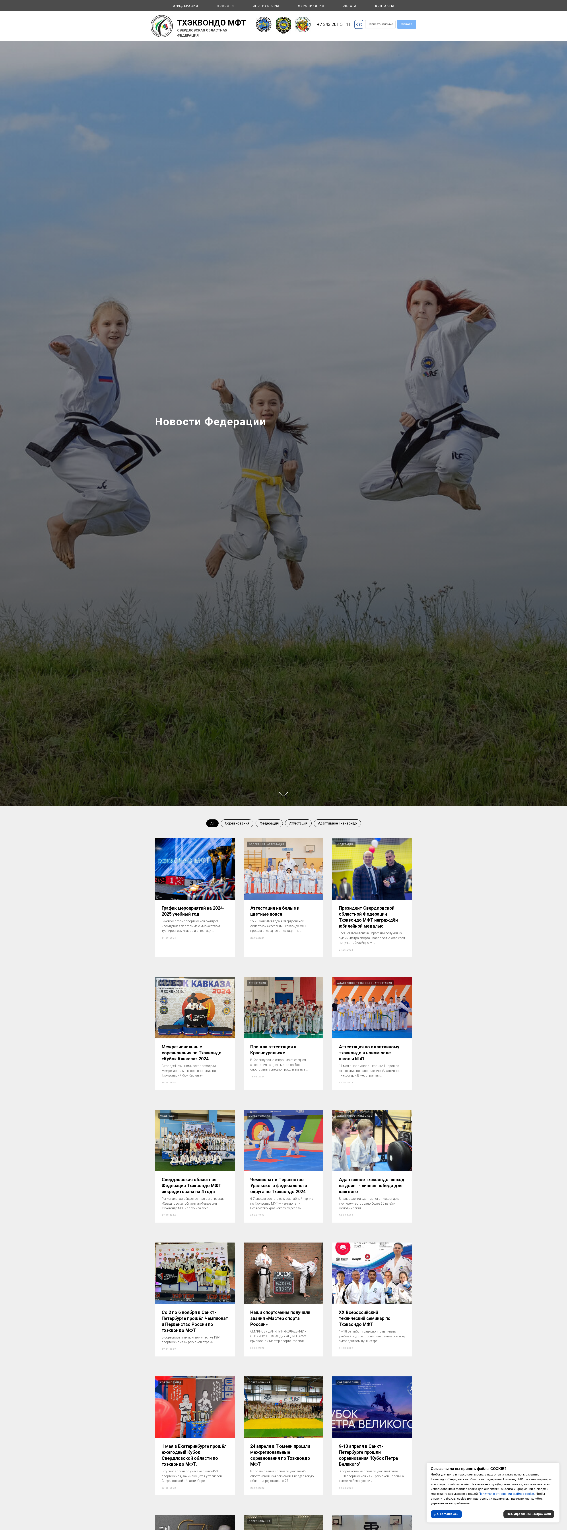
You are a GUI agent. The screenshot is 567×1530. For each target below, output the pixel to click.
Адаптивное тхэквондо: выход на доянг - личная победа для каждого (371, 1185)
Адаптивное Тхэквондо (337, 823)
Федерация (269, 823)
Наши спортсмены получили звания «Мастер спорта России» (280, 1318)
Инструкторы (266, 6)
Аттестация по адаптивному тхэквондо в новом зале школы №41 (369, 1052)
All (212, 823)
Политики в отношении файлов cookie (506, 1493)
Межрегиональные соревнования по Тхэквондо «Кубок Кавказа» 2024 (191, 1052)
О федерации (185, 6)
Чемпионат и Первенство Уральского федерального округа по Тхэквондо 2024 (278, 1185)
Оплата (350, 6)
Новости (225, 6)
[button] (380, 24)
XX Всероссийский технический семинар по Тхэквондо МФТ (364, 1318)
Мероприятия (311, 6)
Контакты (384, 6)
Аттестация (298, 823)
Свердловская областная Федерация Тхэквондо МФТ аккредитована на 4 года (191, 1185)
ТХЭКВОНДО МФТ (211, 22)
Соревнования (237, 823)
